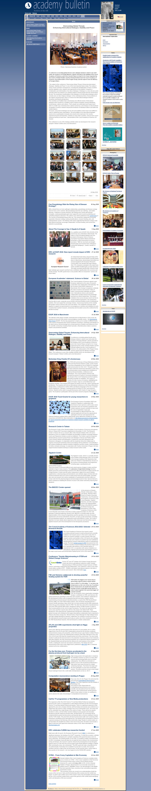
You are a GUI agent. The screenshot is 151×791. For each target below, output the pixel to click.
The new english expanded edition (112, 125)
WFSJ (104, 45)
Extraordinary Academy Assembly (113, 230)
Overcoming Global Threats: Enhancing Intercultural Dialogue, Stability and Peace (69, 333)
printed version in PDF (80, 543)
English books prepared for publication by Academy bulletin (112, 56)
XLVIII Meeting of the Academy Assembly (34, 38)
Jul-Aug (62, 18)
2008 (48, 16)
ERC (84, 733)
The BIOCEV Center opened (59, 487)
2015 (78, 16)
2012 (65, 16)
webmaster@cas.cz (99, 789)
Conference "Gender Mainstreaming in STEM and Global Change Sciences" (68, 557)
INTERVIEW (29, 42)
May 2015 (84, 644)
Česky (121, 17)
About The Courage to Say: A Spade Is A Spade (67, 229)
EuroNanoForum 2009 (109, 248)
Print (73, 195)
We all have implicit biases (33, 44)
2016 (82, 16)
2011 (61, 16)
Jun (57, 18)
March (44, 18)
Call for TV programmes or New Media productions (68, 699)
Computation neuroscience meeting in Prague (67, 676)
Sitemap (34, 13)
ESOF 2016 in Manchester (59, 314)
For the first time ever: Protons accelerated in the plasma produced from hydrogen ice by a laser (67, 652)
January (32, 18)
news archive (52, 784)
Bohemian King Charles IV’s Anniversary (64, 359)
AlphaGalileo (106, 43)
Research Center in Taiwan (59, 426)
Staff (38, 16)
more (97, 226)
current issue (93, 215)
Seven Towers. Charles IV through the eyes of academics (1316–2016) (36, 25)
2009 (52, 16)
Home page (28, 13)
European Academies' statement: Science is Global (68, 278)
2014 (74, 16)
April (49, 18)
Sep (67, 18)
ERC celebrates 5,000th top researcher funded (67, 730)
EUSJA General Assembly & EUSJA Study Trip (108, 24)
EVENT (28, 28)
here (85, 570)
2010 (56, 16)
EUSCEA (105, 42)
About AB (32, 16)
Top (97, 195)
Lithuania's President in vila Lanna (113, 266)
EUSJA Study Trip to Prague (111, 173)
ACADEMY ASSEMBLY (32, 35)
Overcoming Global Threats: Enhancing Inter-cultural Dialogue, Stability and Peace (35, 32)
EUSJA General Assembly (110, 155)
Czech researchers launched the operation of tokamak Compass (112, 285)
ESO (104, 40)
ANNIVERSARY (30, 22)
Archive (104, 145)
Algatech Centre (55, 453)
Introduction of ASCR (109, 311)
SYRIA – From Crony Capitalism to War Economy (68, 755)
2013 (69, 16)
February (38, 18)
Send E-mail (82, 195)
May (53, 18)
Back (90, 195)
